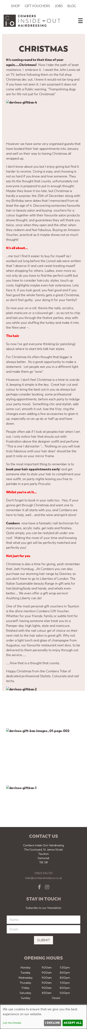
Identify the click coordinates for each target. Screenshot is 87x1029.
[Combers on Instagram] (47, 887)
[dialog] (43, 1017)
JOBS (59, 6)
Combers (13, 523)
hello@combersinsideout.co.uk (43, 878)
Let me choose (12, 1023)
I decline (52, 1023)
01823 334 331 (44, 873)
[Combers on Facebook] (39, 887)
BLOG (71, 6)
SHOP (15, 6)
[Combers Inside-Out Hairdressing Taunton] (32, 26)
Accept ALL (73, 1023)
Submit (43, 940)
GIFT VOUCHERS (37, 6)
